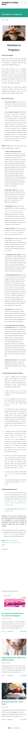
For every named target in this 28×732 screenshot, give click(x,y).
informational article (19, 391)
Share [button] (3, 545)
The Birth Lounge (10, 534)
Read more (23, 631)
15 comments (10, 631)
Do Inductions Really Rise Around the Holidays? (12, 614)
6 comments (9, 719)
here (19, 467)
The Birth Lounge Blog (10, 3)
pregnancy (15, 540)
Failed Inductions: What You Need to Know (14, 658)
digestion (8, 540)
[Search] (22, 2)
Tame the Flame (9, 473)
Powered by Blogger (15, 728)
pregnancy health (16, 542)
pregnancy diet (6, 542)
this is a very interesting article (12, 232)
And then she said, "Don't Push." (12, 702)
